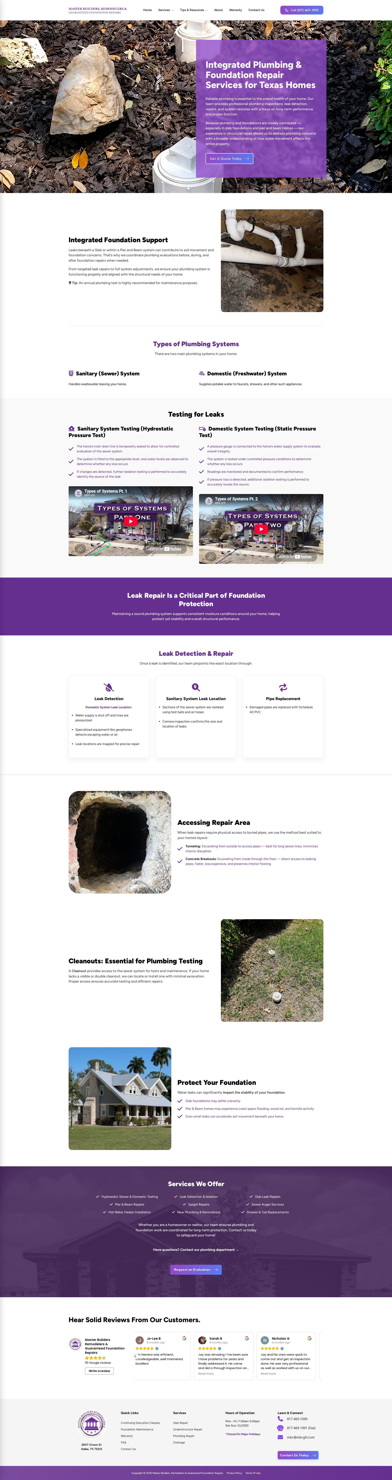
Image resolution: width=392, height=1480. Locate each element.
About (218, 10)
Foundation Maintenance (137, 1429)
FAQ (123, 1442)
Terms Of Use (253, 1473)
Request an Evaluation (192, 1269)
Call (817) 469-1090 (304, 10)
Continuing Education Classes (140, 1422)
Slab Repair (180, 1422)
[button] (136, 1356)
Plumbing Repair (183, 1436)
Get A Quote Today (226, 159)
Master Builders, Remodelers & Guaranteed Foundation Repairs (188, 1473)
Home (147, 10)
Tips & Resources (192, 10)
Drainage (179, 1442)
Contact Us (256, 10)
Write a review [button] (99, 1371)
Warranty (235, 10)
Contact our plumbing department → (209, 1250)
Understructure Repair (187, 1429)
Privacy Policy (234, 1473)
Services (164, 10)
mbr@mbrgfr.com (301, 1437)
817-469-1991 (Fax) (301, 1428)
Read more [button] (147, 1374)
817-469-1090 (297, 1419)
